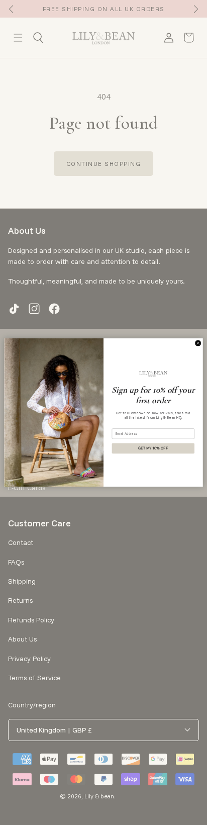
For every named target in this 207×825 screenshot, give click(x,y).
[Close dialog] (198, 343)
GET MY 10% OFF (153, 448)
